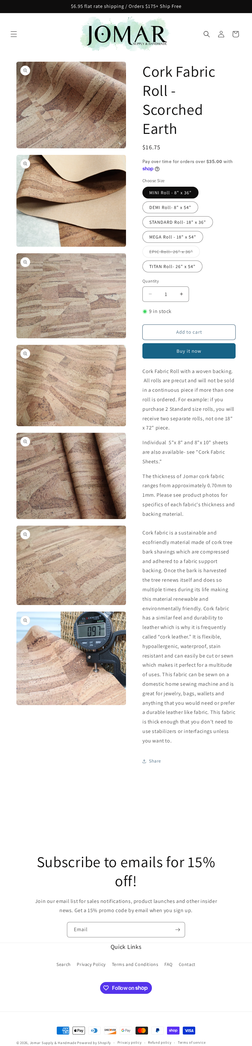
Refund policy (159, 1042)
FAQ (168, 964)
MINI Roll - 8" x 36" (170, 193)
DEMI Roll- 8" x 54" (170, 207)
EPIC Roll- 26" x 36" (174, 253)
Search (63, 964)
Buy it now (189, 351)
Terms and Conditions (135, 964)
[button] (14, 34)
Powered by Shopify (94, 1042)
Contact (187, 964)
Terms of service (191, 1042)
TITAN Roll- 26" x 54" (172, 266)
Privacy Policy (91, 964)
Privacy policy (129, 1042)
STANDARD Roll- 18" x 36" (177, 222)
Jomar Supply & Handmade (53, 1042)
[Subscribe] (177, 929)
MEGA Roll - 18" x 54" (172, 237)
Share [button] (155, 761)
